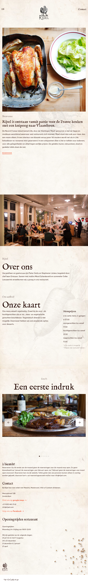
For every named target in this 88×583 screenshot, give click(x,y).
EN (3, 8)
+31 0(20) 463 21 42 (9, 504)
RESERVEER (7, 152)
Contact (82, 8)
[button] (39, 456)
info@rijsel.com (8, 507)
